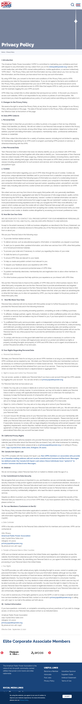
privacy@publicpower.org (52, 380)
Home (3, 52)
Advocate (47, 674)
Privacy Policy (49, 681)
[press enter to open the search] (72, 5)
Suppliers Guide (67, 674)
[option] (14, 653)
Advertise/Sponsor (69, 671)
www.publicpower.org (58, 67)
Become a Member (51, 671)
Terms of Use (66, 681)
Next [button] (49, 652)
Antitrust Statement (69, 678)
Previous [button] (2, 652)
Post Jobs (47, 678)
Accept (67, 696)
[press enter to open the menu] (78, 5)
